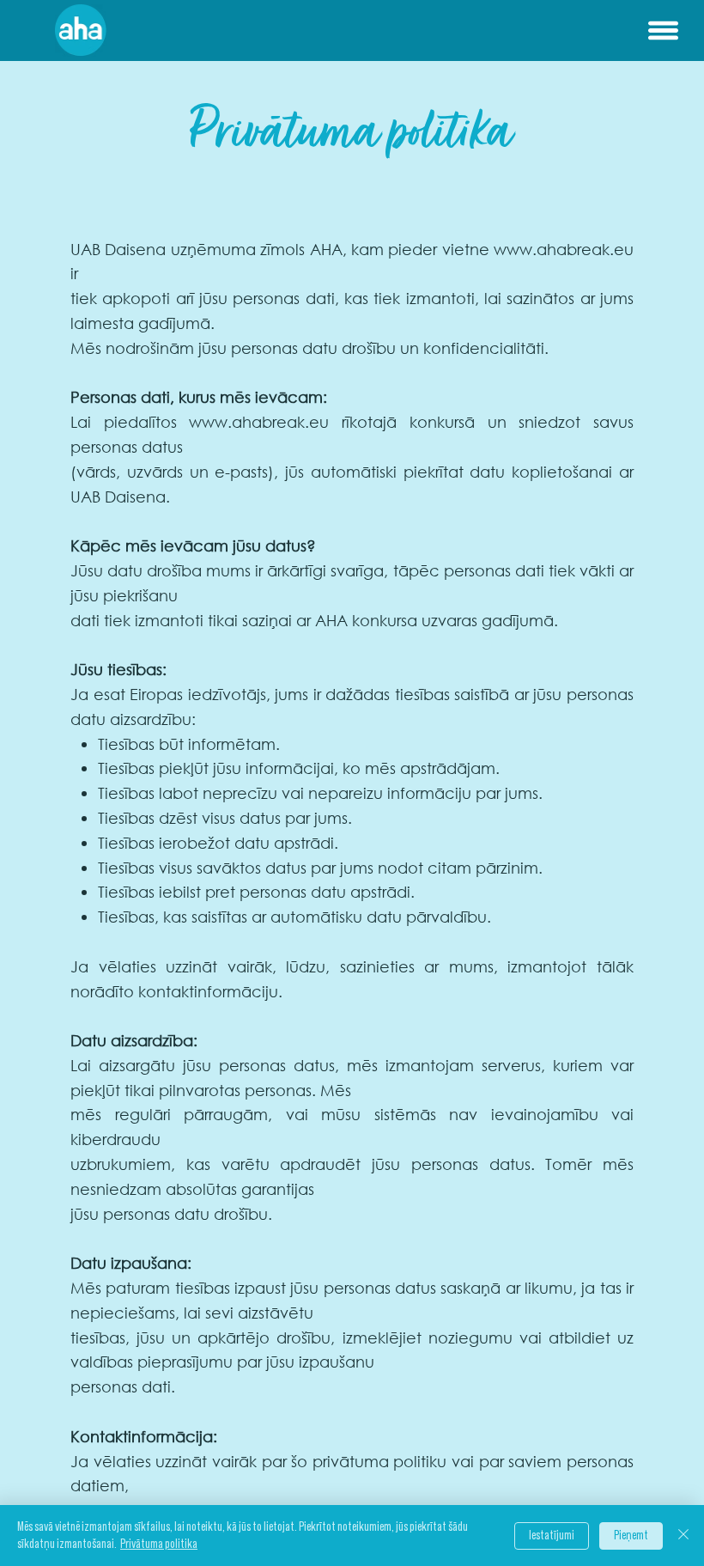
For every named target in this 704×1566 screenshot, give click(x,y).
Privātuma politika (158, 1544)
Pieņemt (631, 1535)
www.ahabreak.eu (564, 249)
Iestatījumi (551, 1535)
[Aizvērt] (683, 1535)
